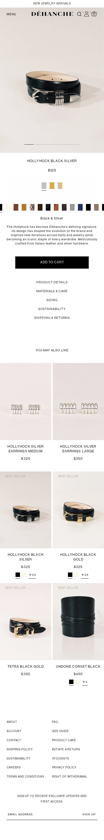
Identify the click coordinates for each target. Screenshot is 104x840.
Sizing (52, 300)
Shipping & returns (52, 318)
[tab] (44, 185)
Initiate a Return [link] (66, 749)
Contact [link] (14, 740)
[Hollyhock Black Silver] (18, 574)
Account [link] (14, 731)
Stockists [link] (60, 758)
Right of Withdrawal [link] (69, 776)
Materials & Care (52, 291)
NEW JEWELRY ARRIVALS (52, 3)
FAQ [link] (55, 722)
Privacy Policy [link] (64, 767)
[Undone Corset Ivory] (78, 682)
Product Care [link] (64, 740)
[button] (52, 13)
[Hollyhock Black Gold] (70, 574)
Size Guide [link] (60, 731)
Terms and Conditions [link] (25, 776)
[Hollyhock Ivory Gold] (77, 574)
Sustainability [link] (19, 758)
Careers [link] (14, 767)
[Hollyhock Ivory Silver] (24, 574)
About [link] (12, 722)
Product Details (52, 282)
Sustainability (52, 309)
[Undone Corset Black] (71, 682)
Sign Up (89, 814)
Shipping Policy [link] (20, 749)
